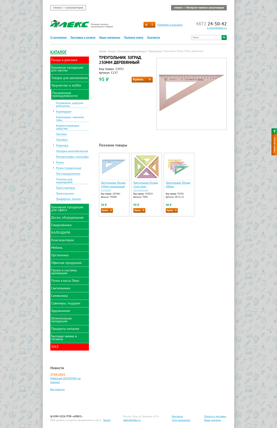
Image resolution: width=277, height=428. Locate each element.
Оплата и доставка (215, 416)
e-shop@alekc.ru (217, 28)
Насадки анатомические (72, 151)
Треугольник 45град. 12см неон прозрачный (145, 186)
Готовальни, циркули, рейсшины (70, 105)
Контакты (153, 38)
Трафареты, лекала (68, 199)
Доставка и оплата (82, 38)
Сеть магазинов (181, 420)
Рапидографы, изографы (72, 157)
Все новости (57, 389)
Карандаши (63, 111)
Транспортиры (65, 188)
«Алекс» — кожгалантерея (68, 7)
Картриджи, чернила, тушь (70, 119)
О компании (58, 38)
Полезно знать (133, 38)
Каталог (58, 52)
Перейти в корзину (170, 25)
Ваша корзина (212, 420)
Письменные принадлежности (132, 51)
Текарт (107, 420)
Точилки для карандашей (64, 181)
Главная (102, 51)
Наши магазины (109, 38)
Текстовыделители (68, 174)
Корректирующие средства (67, 127)
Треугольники (65, 193)
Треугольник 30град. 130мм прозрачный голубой (113, 186)
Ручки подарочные (68, 168)
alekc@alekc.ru (132, 420)
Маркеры (62, 145)
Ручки (60, 162)
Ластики (61, 134)
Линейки (62, 140)
